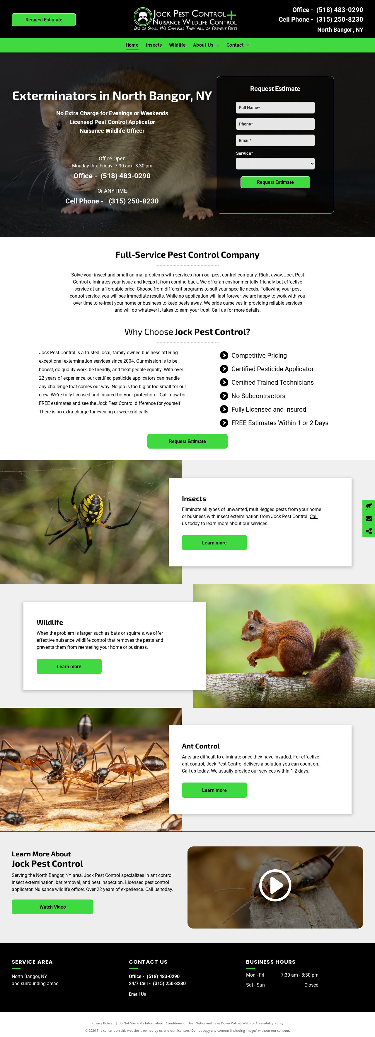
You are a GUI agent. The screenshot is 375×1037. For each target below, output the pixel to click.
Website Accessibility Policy (263, 1023)
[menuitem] (132, 45)
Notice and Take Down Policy (218, 1023)
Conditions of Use (179, 1023)
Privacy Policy (101, 1023)
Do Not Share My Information (140, 1023)
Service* (244, 153)
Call (216, 310)
